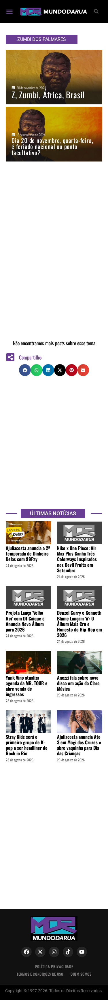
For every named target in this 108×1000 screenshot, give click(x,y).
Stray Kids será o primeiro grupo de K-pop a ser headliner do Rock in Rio (27, 745)
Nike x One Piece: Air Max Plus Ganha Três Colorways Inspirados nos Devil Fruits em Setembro (77, 559)
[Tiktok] (68, 952)
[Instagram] (54, 952)
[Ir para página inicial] (53, 11)
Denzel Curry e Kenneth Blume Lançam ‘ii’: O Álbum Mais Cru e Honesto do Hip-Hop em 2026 (79, 623)
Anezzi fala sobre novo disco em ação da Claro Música (78, 683)
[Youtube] (82, 952)
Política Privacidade (54, 966)
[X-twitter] (40, 952)
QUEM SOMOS (81, 974)
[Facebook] (26, 952)
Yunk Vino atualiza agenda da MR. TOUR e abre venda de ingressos (27, 686)
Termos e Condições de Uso (40, 974)
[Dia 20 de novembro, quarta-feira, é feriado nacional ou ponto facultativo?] (54, 134)
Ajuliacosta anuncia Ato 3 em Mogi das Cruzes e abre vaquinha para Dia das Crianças (79, 745)
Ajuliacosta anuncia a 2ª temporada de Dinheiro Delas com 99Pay (28, 553)
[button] (9, 11)
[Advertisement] (54, 442)
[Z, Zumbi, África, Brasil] (54, 77)
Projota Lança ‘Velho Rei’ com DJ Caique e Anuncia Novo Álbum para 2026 (25, 621)
